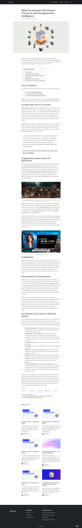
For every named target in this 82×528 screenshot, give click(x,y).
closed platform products (44, 207)
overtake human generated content (31, 165)
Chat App (41, 349)
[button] (71, 2)
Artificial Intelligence (30, 394)
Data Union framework (47, 364)
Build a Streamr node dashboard (48, 512)
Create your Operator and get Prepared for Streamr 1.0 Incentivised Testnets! (38, 396)
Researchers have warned (27, 108)
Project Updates (55, 2)
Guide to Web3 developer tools (48, 515)
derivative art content (26, 131)
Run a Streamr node (30, 517)
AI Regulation (28, 77)
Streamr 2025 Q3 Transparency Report (30, 483)
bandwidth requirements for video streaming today (37, 171)
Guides (61, 2)
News (48, 2)
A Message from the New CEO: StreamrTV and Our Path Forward (50, 484)
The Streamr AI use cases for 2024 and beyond (35, 80)
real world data (56, 216)
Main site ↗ (67, 2)
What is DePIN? (45, 517)
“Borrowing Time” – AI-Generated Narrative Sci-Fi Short (30, 200)
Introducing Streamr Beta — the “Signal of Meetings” (51, 452)
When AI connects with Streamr (48, 519)
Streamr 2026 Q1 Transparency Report (51, 422)
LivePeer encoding (38, 211)
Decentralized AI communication (32, 79)
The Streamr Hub (37, 333)
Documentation (29, 515)
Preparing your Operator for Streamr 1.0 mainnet (32, 397)
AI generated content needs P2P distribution (34, 75)
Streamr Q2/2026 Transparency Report (30, 422)
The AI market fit (28, 72)
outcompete (51, 283)
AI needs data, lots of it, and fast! (32, 73)
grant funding (56, 324)
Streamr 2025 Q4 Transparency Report (30, 452)
